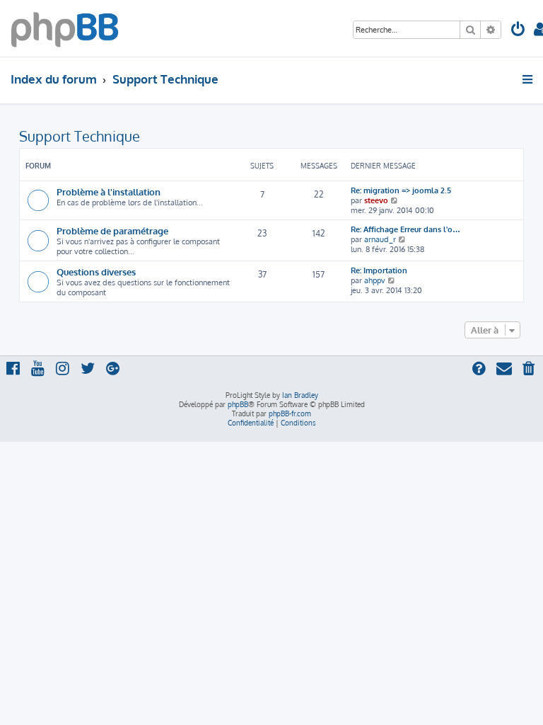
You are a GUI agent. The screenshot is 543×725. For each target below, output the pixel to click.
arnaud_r (380, 239)
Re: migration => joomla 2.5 (401, 190)
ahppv (374, 280)
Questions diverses (96, 272)
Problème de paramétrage (112, 230)
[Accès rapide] (528, 79)
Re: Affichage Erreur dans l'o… (405, 229)
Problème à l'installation (108, 191)
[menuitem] (518, 30)
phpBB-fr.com (290, 413)
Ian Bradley (300, 395)
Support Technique (79, 136)
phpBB (238, 404)
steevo (376, 200)
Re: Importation (379, 270)
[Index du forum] (65, 28)
